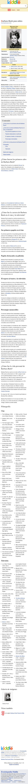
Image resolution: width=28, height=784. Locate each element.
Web (9, 10)
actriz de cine (23, 77)
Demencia (12, 57)
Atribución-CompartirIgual (11, 755)
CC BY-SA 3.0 (23, 773)
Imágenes (13, 10)
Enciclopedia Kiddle (9, 771)
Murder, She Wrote (20, 656)
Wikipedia (11, 778)
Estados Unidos (17, 52)
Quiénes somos (17, 780)
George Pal (15, 239)
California (11, 170)
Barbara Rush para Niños (7, 759)
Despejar (23, 6)
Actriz (11, 77)
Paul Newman (23, 272)
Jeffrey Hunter (14, 66)
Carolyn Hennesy (5, 391)
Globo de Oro (19, 92)
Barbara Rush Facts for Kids (17, 713)
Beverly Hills (12, 59)
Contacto (14, 781)
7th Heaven (11, 111)
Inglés (11, 62)
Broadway (8, 293)
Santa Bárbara (4, 170)
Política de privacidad (5, 781)
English (18, 10)
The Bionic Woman (11, 336)
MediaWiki (9, 779)
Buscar (25, 5)
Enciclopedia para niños (6, 23)
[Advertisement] (14, 15)
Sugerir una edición (14, 764)
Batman (3, 333)
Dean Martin (18, 268)
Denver (11, 52)
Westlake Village (13, 55)
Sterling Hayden (23, 241)
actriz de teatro (16, 77)
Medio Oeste (15, 169)
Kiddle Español (4, 780)
